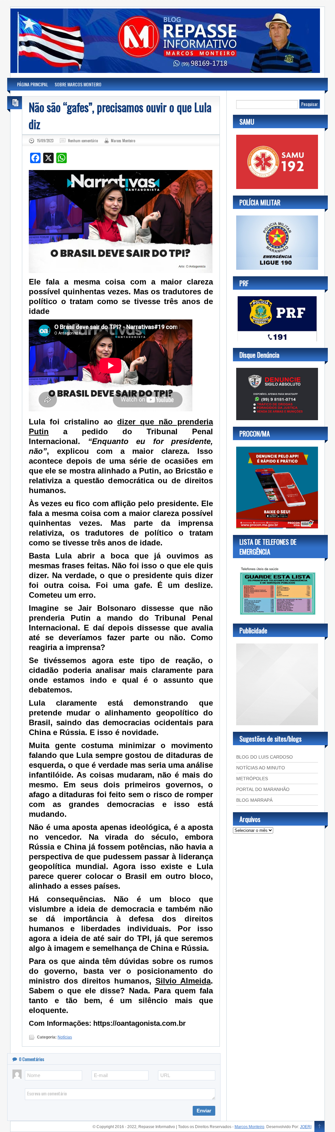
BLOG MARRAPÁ (254, 800)
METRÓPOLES (252, 778)
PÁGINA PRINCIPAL (32, 84)
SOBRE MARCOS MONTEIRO (78, 84)
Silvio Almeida (183, 980)
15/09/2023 (45, 140)
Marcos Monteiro (123, 140)
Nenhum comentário (83, 140)
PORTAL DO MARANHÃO (263, 789)
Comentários (31, 1058)
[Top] (319, 1126)
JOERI (305, 1126)
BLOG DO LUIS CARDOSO (264, 757)
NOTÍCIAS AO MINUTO (260, 767)
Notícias (65, 1037)
